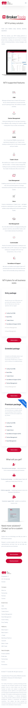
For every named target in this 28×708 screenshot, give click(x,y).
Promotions (4, 664)
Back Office (4, 608)
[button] (14, 340)
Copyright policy (5, 675)
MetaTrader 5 (4, 632)
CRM (2, 606)
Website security (21, 675)
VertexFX (3, 640)
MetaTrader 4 (4, 629)
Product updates (5, 653)
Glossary (10, 677)
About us (3, 590)
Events (3, 661)
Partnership (4, 593)
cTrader (3, 635)
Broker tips (4, 656)
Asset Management (6, 617)
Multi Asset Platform (6, 638)
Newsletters (4, 677)
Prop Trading (4, 622)
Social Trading (4, 619)
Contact (3, 598)
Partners (3, 595)
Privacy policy (13, 675)
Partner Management (6, 614)
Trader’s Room (5, 611)
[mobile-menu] (25, 3)
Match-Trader (4, 643)
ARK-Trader (4, 646)
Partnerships (4, 659)
